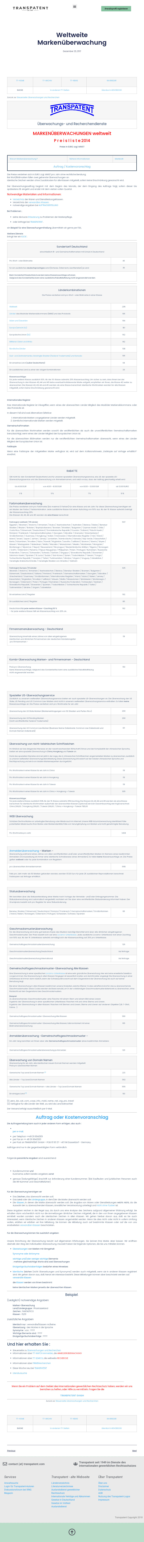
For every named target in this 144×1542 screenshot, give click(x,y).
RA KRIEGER (111, 80)
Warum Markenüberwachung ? (24, 159)
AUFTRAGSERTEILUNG (48, 205)
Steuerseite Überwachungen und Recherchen (38, 97)
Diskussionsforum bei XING (18, 1489)
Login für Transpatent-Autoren (19, 1486)
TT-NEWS (74, 80)
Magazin (8, 1493)
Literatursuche (20, 1373)
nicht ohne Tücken (106, 1205)
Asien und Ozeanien (18, 320)
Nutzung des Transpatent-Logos (114, 1496)
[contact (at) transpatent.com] (5, 1464)
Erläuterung (34, 217)
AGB (100, 1493)
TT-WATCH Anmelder (43, 1353)
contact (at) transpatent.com (26, 1464)
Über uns (102, 1483)
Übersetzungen (20, 1248)
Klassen (20, 1202)
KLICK (24, 236)
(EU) (28, 334)
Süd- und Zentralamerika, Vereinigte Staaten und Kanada (45, 356)
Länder (12, 313)
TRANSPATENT (36, 222)
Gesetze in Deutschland (63, 1499)
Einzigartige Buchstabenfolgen (28, 1266)
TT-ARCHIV (47, 80)
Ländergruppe (38, 1199)
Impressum (103, 1499)
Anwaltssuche (11, 1483)
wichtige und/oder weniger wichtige (30, 1258)
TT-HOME (20, 80)
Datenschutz (104, 1489)
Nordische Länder (17, 348)
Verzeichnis (18, 199)
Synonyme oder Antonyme (26, 1253)
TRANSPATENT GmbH (72, 1395)
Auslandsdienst (59, 1506)
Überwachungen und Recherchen (44, 1350)
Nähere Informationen (79, 159)
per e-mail (18, 1131)
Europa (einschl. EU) (18, 327)
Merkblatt (119, 159)
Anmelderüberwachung (24, 850)
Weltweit (13, 306)
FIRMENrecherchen (42, 1363)
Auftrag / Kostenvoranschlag (72, 166)
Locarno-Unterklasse (66, 934)
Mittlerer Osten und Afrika (20, 341)
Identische (18, 1271)
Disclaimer (103, 1486)
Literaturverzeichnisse (62, 1486)
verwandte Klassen (22, 1277)
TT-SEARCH (38, 1358)
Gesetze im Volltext (60, 1503)
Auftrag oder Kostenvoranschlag (72, 1117)
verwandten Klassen (39, 202)
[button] (74, 6)
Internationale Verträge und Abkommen (70, 1496)
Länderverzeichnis (60, 1483)
